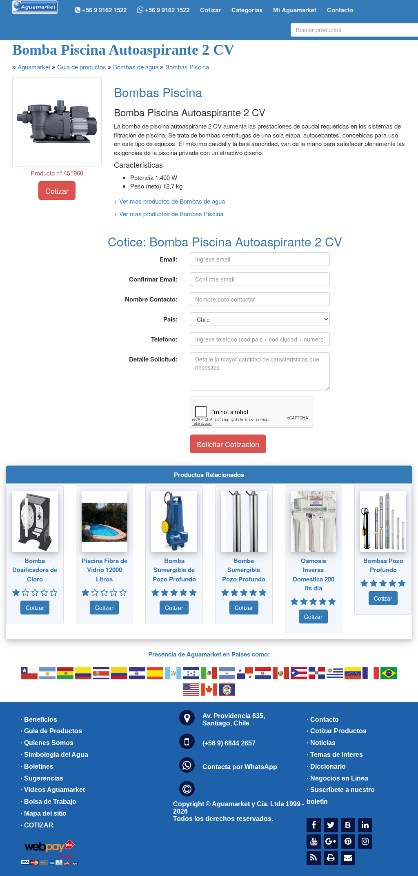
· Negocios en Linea (337, 778)
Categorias (246, 9)
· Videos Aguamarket (52, 789)
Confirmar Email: (153, 279)
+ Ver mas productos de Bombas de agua (169, 201)
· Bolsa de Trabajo (48, 801)
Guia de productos (81, 66)
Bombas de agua (135, 66)
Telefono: (164, 339)
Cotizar (210, 9)
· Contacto (323, 719)
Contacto (340, 9)
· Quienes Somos (46, 742)
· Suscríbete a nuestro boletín (341, 795)
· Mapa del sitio (43, 813)
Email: (169, 259)
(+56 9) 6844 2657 (229, 743)
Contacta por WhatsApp (239, 766)
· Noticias (321, 742)
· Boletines (36, 766)
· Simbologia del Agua (54, 754)
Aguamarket (34, 66)
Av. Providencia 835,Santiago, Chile (233, 719)
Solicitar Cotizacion (228, 444)
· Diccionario (326, 766)
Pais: (170, 319)
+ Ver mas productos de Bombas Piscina (168, 213)
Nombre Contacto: (151, 299)
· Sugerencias (41, 778)
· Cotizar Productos (337, 730)
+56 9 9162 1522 (166, 9)
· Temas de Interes (335, 754)
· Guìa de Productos (51, 730)
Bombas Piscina (187, 66)
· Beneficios (38, 719)
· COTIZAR (36, 825)
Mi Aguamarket (294, 9)
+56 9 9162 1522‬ (103, 9)
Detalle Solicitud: (153, 359)
